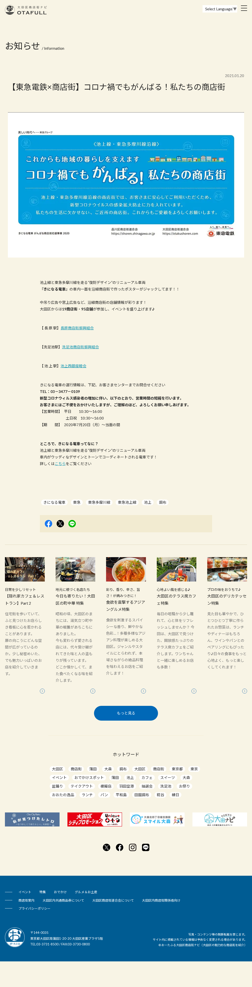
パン (104, 795)
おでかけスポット (89, 777)
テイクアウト (82, 786)
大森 (108, 769)
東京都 (177, 769)
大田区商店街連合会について (113, 900)
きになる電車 (54, 502)
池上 (147, 502)
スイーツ (167, 777)
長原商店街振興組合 (77, 328)
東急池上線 (127, 502)
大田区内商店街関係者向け (161, 900)
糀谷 (160, 795)
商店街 (76, 769)
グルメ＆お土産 (86, 892)
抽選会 (147, 786)
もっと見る (126, 713)
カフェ (147, 777)
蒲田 (93, 769)
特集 (42, 892)
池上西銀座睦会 (73, 366)
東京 (194, 769)
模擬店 (105, 786)
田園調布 (141, 795)
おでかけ (60, 892)
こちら (60, 463)
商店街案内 (26, 900)
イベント (59, 777)
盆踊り (57, 786)
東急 (76, 502)
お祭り (184, 786)
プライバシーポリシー (34, 908)
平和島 (121, 795)
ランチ (87, 795)
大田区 (57, 769)
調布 (162, 502)
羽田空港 (126, 786)
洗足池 (165, 786)
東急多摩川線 (99, 502)
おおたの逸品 (63, 795)
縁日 (175, 795)
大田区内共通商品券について (63, 900)
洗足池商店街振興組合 (80, 347)
